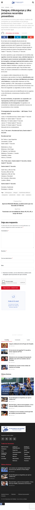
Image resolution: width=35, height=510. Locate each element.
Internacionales (17, 452)
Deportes (15, 450)
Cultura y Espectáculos (16, 447)
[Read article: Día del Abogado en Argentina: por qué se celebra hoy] (4, 399)
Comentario (5, 231)
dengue (15, 192)
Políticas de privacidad (23, 494)
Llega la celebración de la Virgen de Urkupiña (21, 344)
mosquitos (5, 195)
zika (23, 195)
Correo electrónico (7, 258)
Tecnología (27, 456)
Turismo (26, 460)
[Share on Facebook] (4, 37)
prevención (12, 195)
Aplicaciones (4, 446)
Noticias (15, 460)
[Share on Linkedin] (18, 37)
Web (2, 265)
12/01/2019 (24, 33)
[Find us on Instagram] (10, 438)
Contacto (3, 496)
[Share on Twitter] (11, 37)
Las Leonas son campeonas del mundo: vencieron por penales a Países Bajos (17, 390)
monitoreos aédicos (24, 192)
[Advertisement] (17, 323)
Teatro (26, 454)
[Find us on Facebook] (2, 438)
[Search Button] (33, 2)
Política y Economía (26, 447)
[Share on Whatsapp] (24, 37)
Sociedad (26, 452)
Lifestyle (7, 7)
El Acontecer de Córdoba (12, 33)
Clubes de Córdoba (4, 453)
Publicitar (13, 494)
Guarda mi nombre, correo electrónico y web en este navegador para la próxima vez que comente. (17, 273)
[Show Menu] (2, 2)
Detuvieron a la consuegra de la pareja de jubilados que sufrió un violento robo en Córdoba (20, 358)
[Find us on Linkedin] (14, 438)
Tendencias (27, 458)
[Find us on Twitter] (6, 438)
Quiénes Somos (5, 494)
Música (15, 456)
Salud (11, 7)
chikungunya (8, 192)
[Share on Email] (31, 37)
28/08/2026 (12, 408)
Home (2, 7)
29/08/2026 (5, 393)
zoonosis (28, 195)
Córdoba (3, 458)
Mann (25, 499)
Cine (2, 451)
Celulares (3, 449)
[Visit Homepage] (17, 2)
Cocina (3, 456)
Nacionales (16, 458)
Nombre (4, 251)
